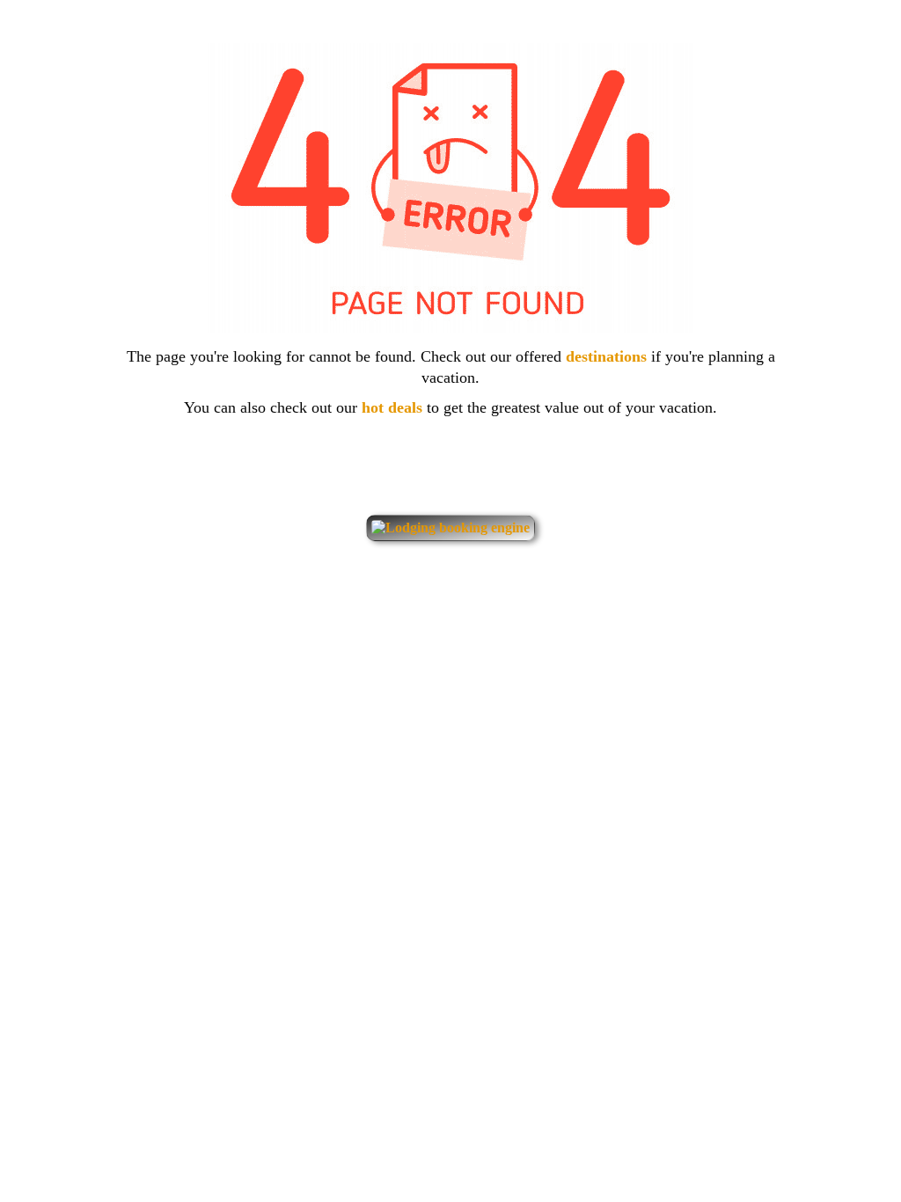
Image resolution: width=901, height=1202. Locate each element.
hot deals (394, 407)
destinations (608, 356)
